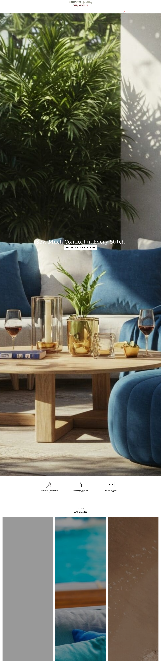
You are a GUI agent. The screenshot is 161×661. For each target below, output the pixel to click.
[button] (2, 245)
